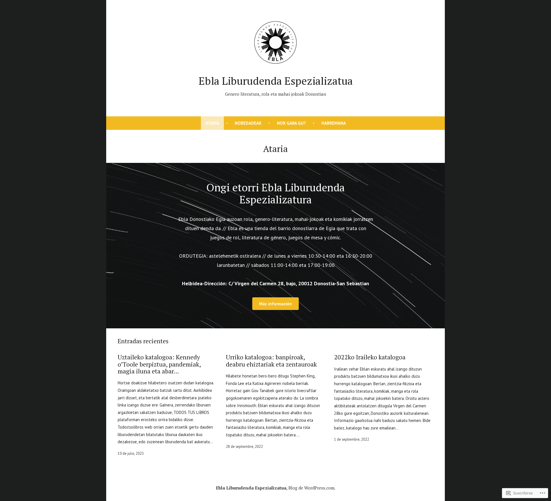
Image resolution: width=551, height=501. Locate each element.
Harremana (333, 123)
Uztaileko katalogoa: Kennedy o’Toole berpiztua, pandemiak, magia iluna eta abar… (159, 364)
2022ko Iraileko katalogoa (370, 357)
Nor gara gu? (291, 123)
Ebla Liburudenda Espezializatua (276, 81)
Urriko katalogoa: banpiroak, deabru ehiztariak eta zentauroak (271, 360)
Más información (275, 304)
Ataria (212, 123)
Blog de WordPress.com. (311, 488)
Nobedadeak (248, 123)
